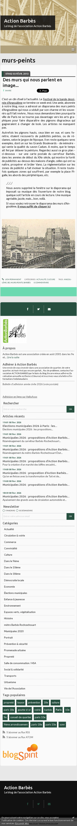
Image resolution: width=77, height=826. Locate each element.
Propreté (9, 656)
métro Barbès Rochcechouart (20, 624)
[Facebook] (28, 309)
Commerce (10, 542)
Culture (8, 554)
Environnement (12, 605)
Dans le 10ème (12, 567)
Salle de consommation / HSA (20, 663)
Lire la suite (13, 357)
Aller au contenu (10, 2)
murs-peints (17, 282)
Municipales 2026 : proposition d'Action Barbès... (35, 472)
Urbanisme (10, 682)
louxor (20, 702)
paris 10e (51, 724)
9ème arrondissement (16, 724)
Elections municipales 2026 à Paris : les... (30, 425)
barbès (48, 709)
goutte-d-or (24, 709)
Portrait (8, 637)
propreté (9, 702)
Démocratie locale (14, 580)
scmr (62, 724)
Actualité (9, 529)
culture (55, 702)
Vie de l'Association (14, 688)
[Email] (49, 309)
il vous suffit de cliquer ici (34, 206)
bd (8, 282)
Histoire (8, 618)
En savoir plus (22, 823)
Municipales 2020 (14, 631)
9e (5, 717)
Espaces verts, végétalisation (20, 611)
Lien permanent (13, 279)
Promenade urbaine (15, 650)
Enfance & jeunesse (14, 599)
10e (67, 709)
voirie (37, 709)
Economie (9, 586)
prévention (34, 702)
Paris (59, 709)
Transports (10, 675)
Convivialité (10, 548)
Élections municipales (15, 592)
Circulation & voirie (14, 535)
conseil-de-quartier (20, 717)
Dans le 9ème (11, 561)
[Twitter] (38, 309)
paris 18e (9, 709)
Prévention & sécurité (15, 643)
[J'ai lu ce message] (73, 817)
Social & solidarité (14, 669)
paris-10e (40, 717)
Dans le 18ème (12, 573)
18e (46, 702)
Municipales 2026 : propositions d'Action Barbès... (36, 437)
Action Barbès (20, 21)
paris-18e (36, 724)
